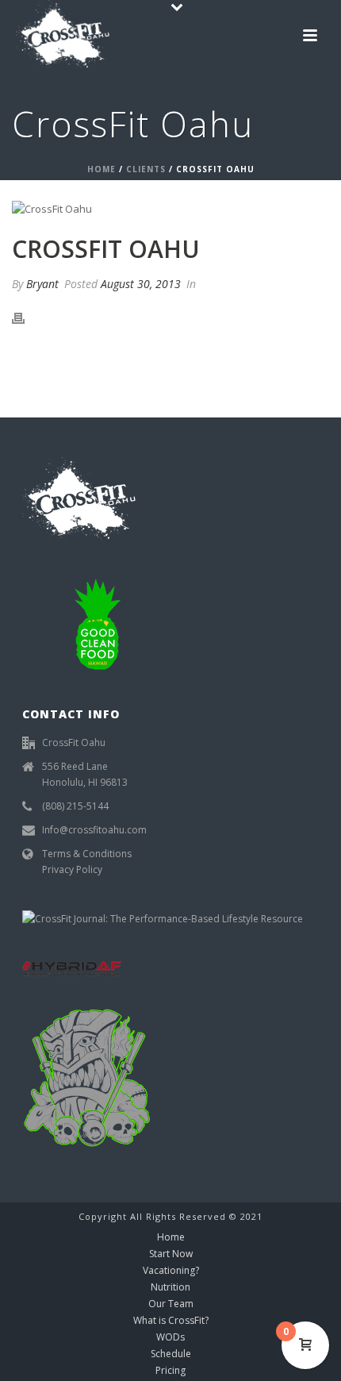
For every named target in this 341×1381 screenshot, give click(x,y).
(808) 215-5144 (75, 806)
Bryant (42, 283)
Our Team (170, 1304)
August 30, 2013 (141, 283)
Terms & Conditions (87, 853)
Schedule (171, 1354)
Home (101, 169)
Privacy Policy (72, 869)
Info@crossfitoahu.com (94, 830)
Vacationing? (171, 1270)
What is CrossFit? (171, 1320)
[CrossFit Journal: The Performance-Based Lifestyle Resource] (162, 918)
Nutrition (170, 1287)
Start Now (171, 1254)
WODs (170, 1337)
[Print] (26, 318)
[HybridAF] (71, 967)
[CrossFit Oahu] (170, 208)
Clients (146, 169)
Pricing (170, 1370)
